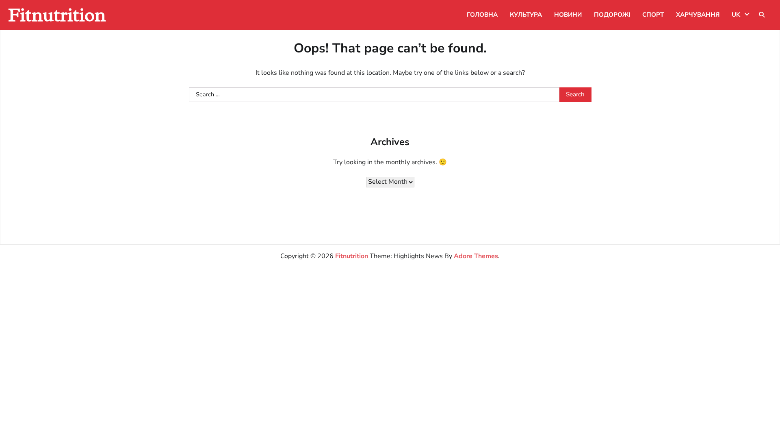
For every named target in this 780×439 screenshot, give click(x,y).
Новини (568, 15)
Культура (526, 15)
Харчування (697, 15)
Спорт (653, 15)
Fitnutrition (57, 15)
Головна (482, 15)
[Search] (762, 15)
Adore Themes (476, 256)
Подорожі (612, 15)
